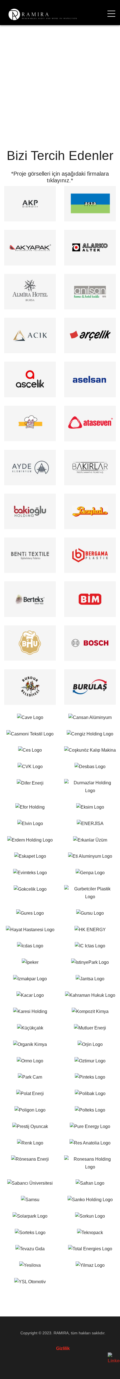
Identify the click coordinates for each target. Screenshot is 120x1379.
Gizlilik (63, 1348)
